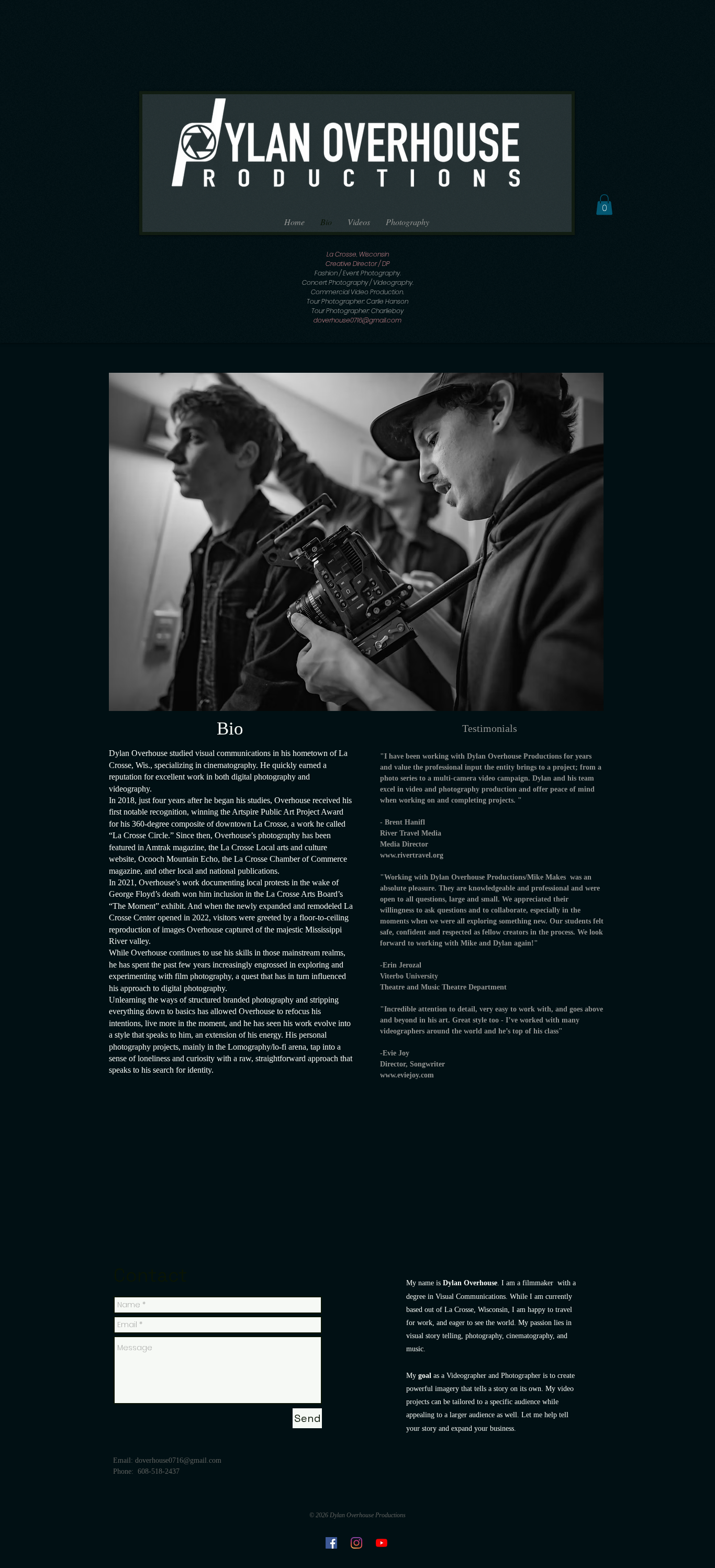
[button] (604, 204)
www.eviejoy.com (407, 1075)
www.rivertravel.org (411, 855)
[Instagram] (356, 1543)
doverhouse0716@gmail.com (357, 320)
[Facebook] (331, 1543)
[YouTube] (381, 1543)
